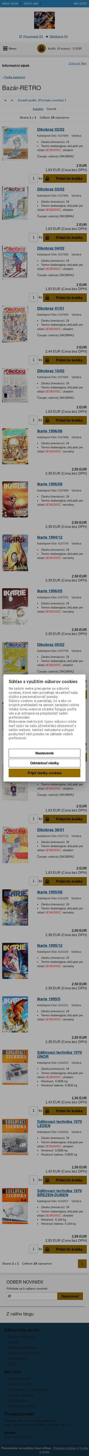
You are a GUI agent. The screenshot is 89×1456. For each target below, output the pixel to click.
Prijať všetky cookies (45, 772)
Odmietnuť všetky (44, 762)
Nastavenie (44, 753)
